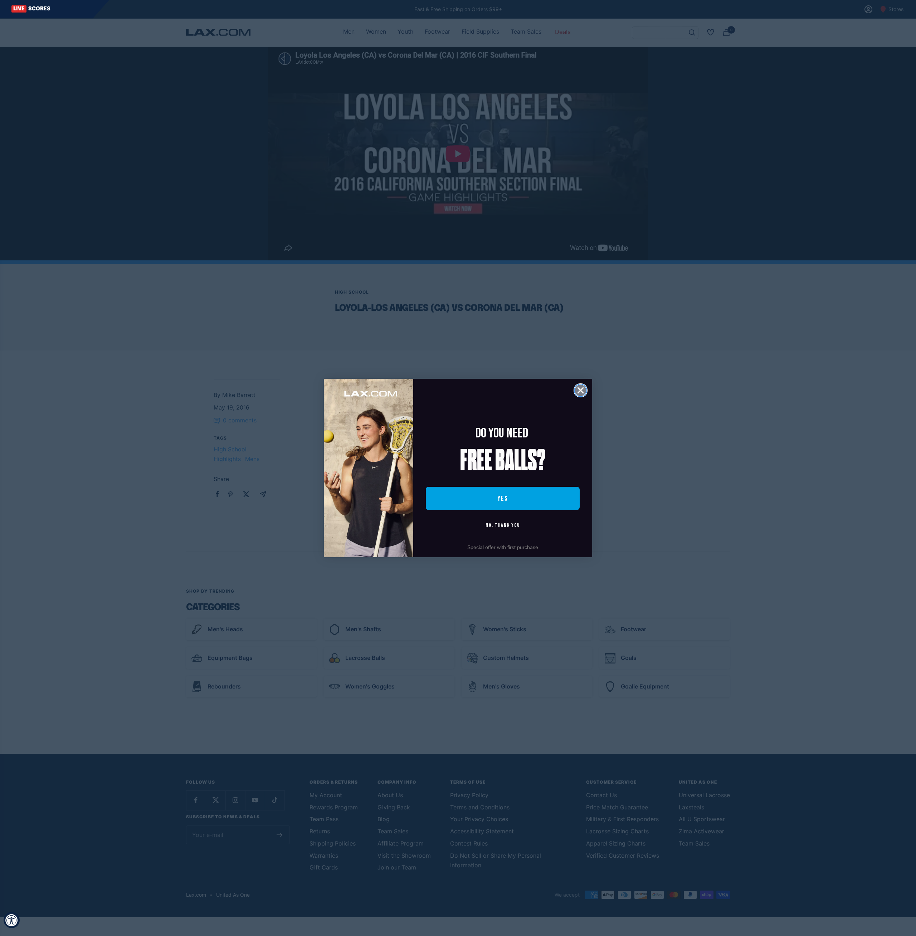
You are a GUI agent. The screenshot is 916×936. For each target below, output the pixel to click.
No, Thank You (503, 525)
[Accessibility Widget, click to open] (12, 920)
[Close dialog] (580, 390)
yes (502, 498)
